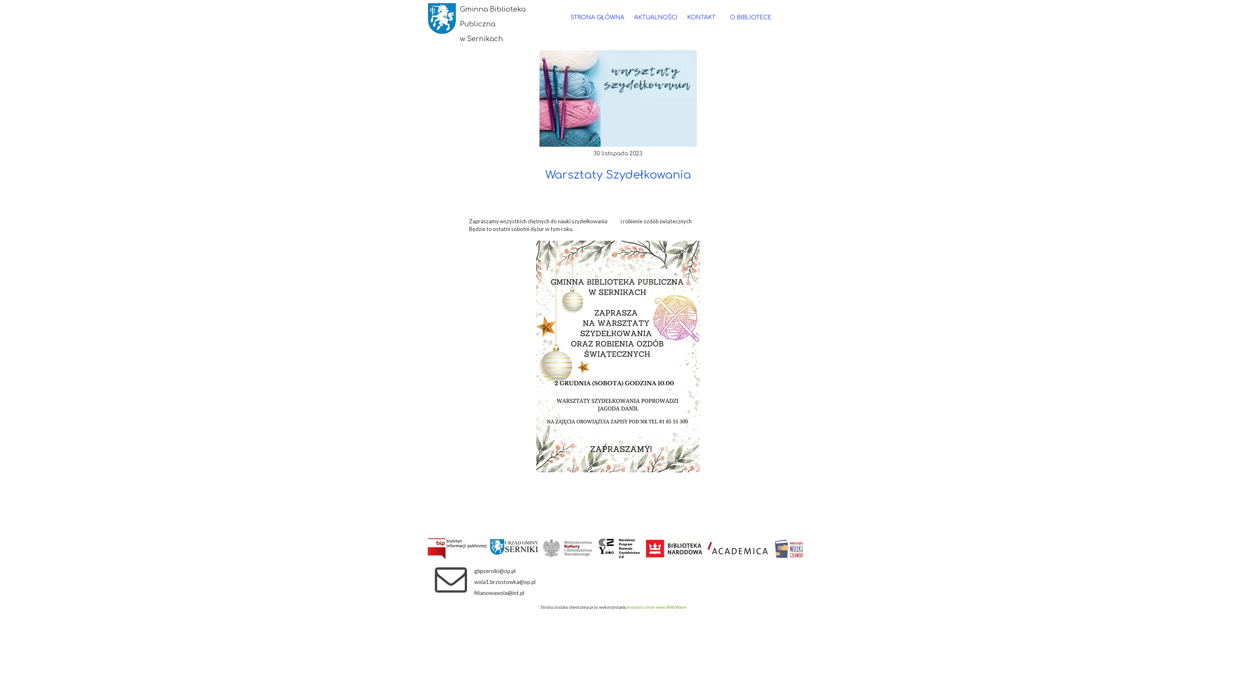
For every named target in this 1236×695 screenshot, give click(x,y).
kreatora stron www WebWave (656, 607)
